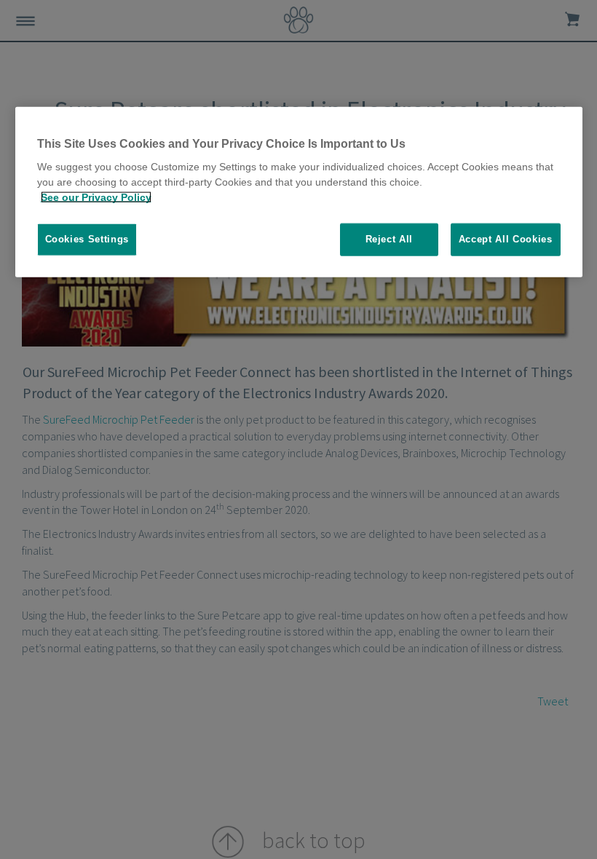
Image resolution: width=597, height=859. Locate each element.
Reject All (389, 239)
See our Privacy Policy (96, 197)
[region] (298, 192)
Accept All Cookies (506, 239)
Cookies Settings (87, 239)
